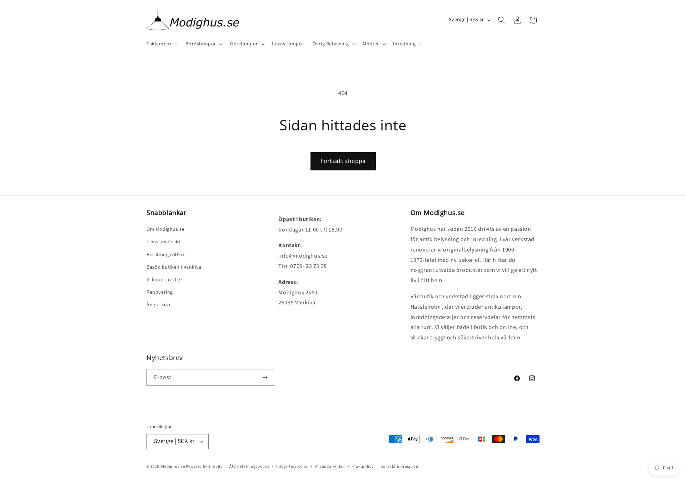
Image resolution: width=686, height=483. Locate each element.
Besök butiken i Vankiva (174, 267)
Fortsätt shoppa (343, 161)
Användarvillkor (330, 466)
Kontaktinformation (399, 466)
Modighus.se (173, 466)
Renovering (159, 292)
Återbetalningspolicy (249, 466)
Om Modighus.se (165, 229)
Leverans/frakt (163, 241)
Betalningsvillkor (166, 254)
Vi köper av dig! (164, 279)
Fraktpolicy (363, 466)
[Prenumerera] (265, 377)
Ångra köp (158, 304)
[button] (161, 43)
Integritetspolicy (292, 466)
